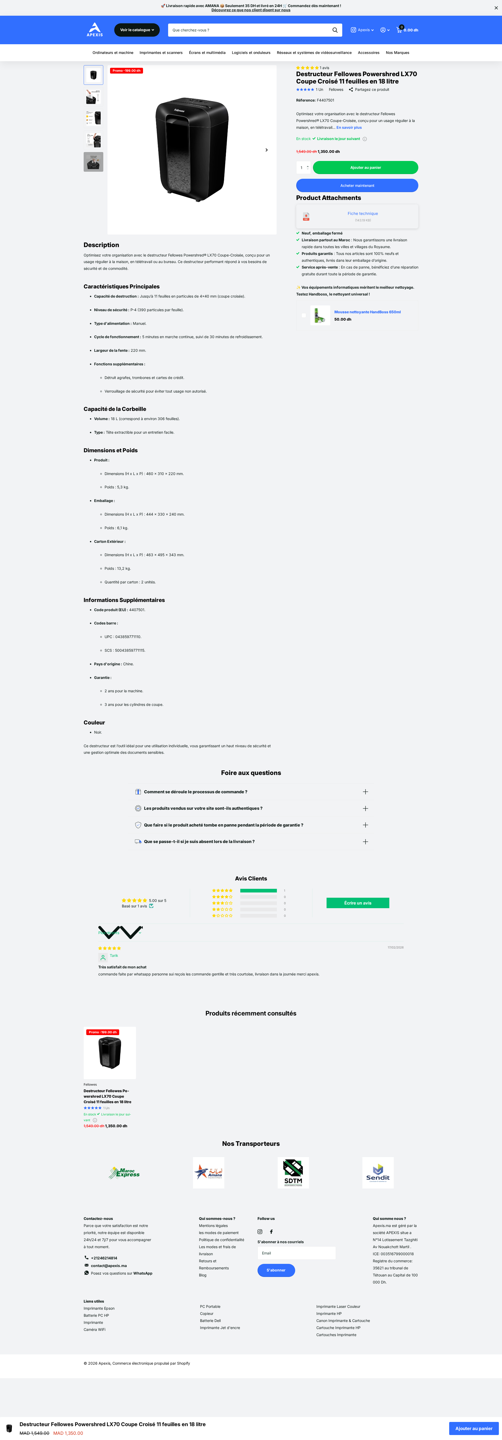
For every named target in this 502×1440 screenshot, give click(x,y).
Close (496, 8)
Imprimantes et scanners (161, 52)
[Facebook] (271, 1232)
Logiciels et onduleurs (251, 52)
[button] (308, 67)
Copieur (206, 1313)
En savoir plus (349, 127)
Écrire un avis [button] (358, 903)
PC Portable (210, 1306)
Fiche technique (363, 213)
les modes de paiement (219, 1232)
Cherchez (335, 30)
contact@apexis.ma (109, 1265)
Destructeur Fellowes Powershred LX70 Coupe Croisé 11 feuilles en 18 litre (107, 1096)
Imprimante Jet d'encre (220, 1327)
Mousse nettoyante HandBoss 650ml (367, 312)
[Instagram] (260, 1231)
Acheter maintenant (357, 185)
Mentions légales (213, 1225)
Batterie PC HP (96, 1315)
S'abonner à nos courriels (281, 1242)
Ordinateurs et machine (113, 52)
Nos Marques (397, 52)
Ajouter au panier (365, 167)
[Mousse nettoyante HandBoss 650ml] (320, 315)
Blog (203, 1275)
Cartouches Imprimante (336, 1334)
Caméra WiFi (94, 1329)
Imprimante (93, 1322)
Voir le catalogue (135, 29)
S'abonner (276, 1270)
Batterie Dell (210, 1320)
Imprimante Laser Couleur (338, 1306)
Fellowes (336, 89)
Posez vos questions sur (121, 1273)
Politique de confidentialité (221, 1239)
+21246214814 (104, 1258)
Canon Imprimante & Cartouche (343, 1320)
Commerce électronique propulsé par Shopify (151, 1363)
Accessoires (369, 52)
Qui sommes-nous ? (217, 1218)
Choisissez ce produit (303, 315)
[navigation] (93, 75)
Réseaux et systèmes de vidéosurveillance (314, 52)
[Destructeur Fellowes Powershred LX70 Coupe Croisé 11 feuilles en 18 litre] (110, 1053)
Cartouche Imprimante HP (338, 1327)
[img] (109, 948)
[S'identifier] (385, 30)
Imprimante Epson (99, 1308)
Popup (365, 138)
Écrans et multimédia (207, 52)
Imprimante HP (329, 1313)
